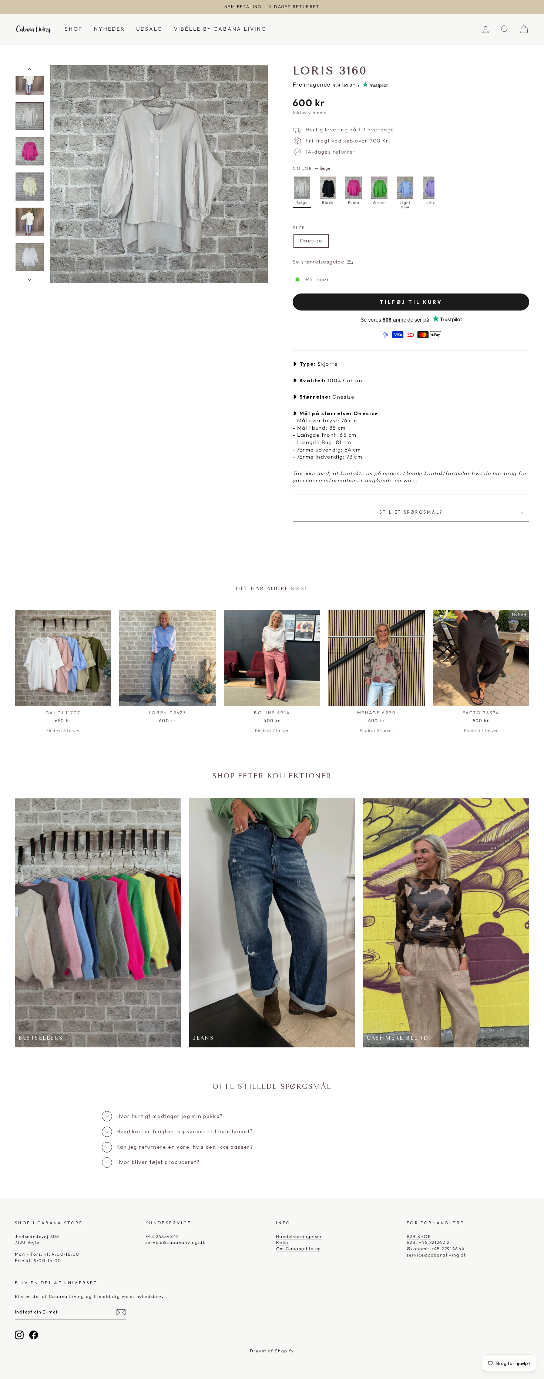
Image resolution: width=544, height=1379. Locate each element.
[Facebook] (33, 1335)
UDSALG (149, 29)
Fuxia (353, 187)
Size (299, 227)
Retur (282, 1242)
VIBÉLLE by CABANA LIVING (220, 29)
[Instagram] (19, 1335)
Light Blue (405, 187)
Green (379, 187)
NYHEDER (109, 29)
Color (311, 168)
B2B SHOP (419, 1236)
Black (328, 187)
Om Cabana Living (298, 1248)
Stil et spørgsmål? (411, 512)
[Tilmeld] (121, 1312)
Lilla (431, 187)
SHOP (74, 29)
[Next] (425, 198)
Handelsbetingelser (299, 1236)
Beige (302, 187)
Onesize (311, 240)
